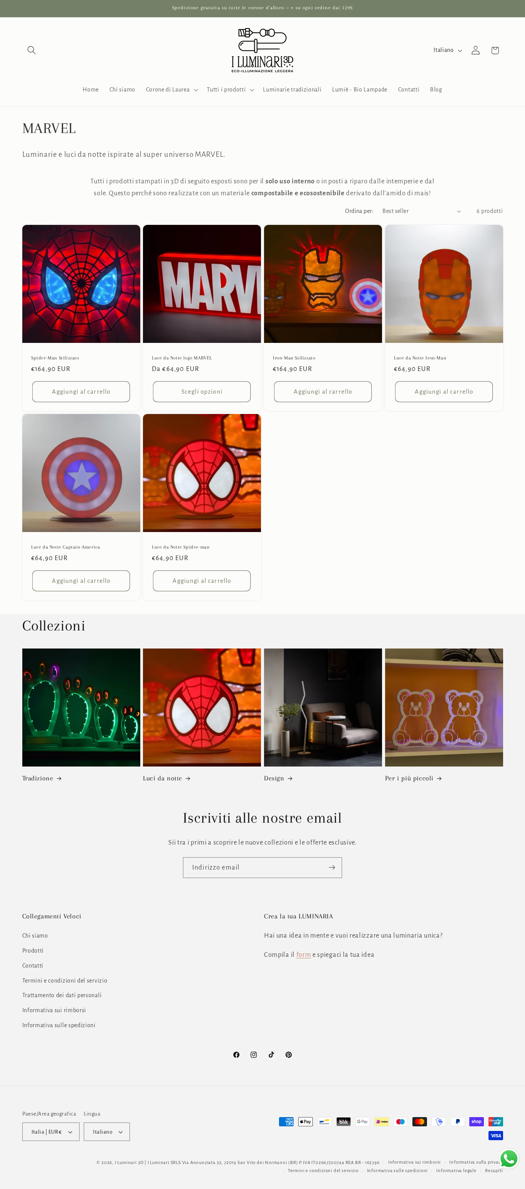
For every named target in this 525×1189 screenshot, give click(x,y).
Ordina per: (359, 211)
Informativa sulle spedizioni (59, 1025)
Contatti (33, 966)
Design (274, 778)
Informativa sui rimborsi (54, 1010)
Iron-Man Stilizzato (294, 358)
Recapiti (494, 1170)
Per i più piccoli (409, 778)
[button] (32, 50)
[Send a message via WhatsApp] (509, 1159)
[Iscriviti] (332, 867)
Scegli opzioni (202, 391)
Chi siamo (35, 936)
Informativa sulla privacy (476, 1162)
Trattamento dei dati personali (62, 995)
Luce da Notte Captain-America (65, 547)
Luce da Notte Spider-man (180, 547)
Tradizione (37, 778)
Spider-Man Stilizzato (55, 358)
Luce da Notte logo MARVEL (182, 358)
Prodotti (33, 951)
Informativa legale (456, 1170)
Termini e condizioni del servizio (65, 980)
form (303, 954)
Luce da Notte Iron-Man (420, 358)
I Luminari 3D (129, 1162)
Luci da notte (162, 778)
